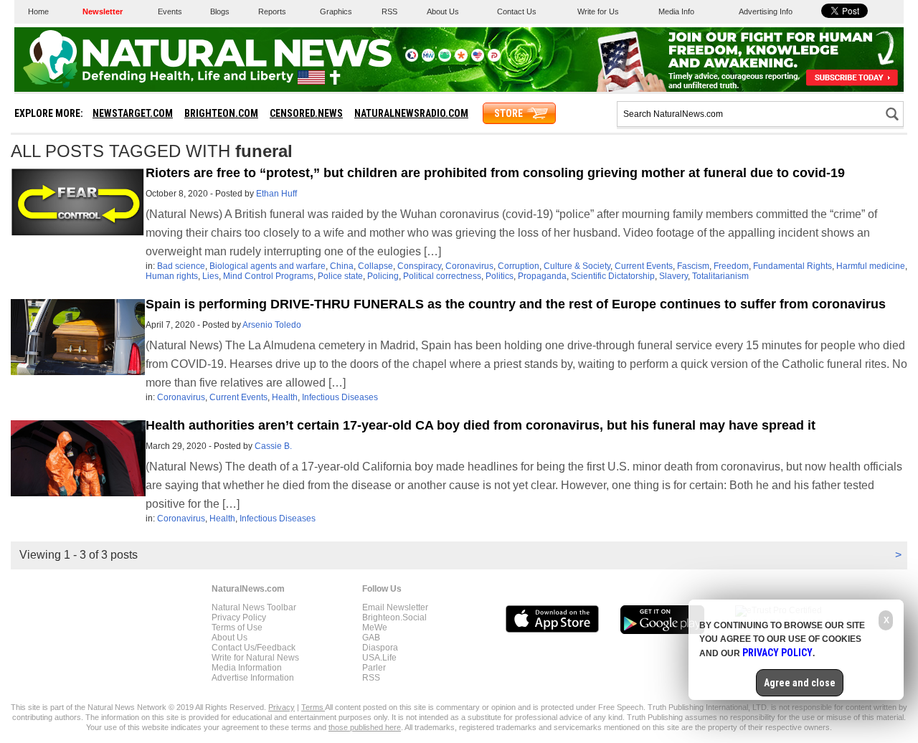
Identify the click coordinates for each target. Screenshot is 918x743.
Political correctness (442, 276)
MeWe (374, 628)
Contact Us (516, 11)
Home (38, 11)
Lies (210, 276)
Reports (272, 11)
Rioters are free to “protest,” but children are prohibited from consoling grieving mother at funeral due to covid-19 (495, 173)
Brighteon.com (221, 113)
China (342, 266)
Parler (374, 668)
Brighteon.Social (394, 617)
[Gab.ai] (444, 59)
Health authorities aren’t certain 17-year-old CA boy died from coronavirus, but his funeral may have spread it (480, 425)
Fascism (693, 266)
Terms (313, 707)
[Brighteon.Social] (411, 59)
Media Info (676, 11)
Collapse (375, 266)
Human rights (172, 276)
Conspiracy (419, 266)
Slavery (673, 276)
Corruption (518, 266)
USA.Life (379, 658)
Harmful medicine (870, 266)
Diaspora (380, 648)
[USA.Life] (477, 59)
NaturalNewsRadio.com (411, 113)
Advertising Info (765, 11)
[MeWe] (428, 59)
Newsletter (102, 11)
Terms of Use (237, 628)
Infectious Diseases (340, 397)
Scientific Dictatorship (613, 276)
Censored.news (306, 113)
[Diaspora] (461, 59)
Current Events (644, 266)
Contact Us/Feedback (253, 648)
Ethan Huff (276, 194)
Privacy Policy (239, 617)
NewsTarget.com (133, 113)
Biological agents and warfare (267, 266)
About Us (443, 11)
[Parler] (494, 59)
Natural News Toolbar (254, 607)
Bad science (181, 266)
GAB (371, 638)
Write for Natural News (255, 658)
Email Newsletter (395, 607)
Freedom (731, 266)
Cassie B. (273, 446)
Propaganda (542, 276)
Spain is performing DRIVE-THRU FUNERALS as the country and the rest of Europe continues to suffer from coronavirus (516, 304)
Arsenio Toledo (271, 325)
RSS (389, 11)
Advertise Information (253, 678)
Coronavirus (469, 266)
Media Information (247, 668)
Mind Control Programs (268, 276)
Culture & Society (577, 266)
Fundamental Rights (792, 266)
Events (170, 11)
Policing (383, 276)
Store (508, 113)
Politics (500, 276)
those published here (364, 727)
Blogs (220, 11)
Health (285, 397)
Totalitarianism (720, 276)
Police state (340, 276)
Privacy (281, 707)
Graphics (336, 11)
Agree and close (800, 682)
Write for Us (598, 11)
